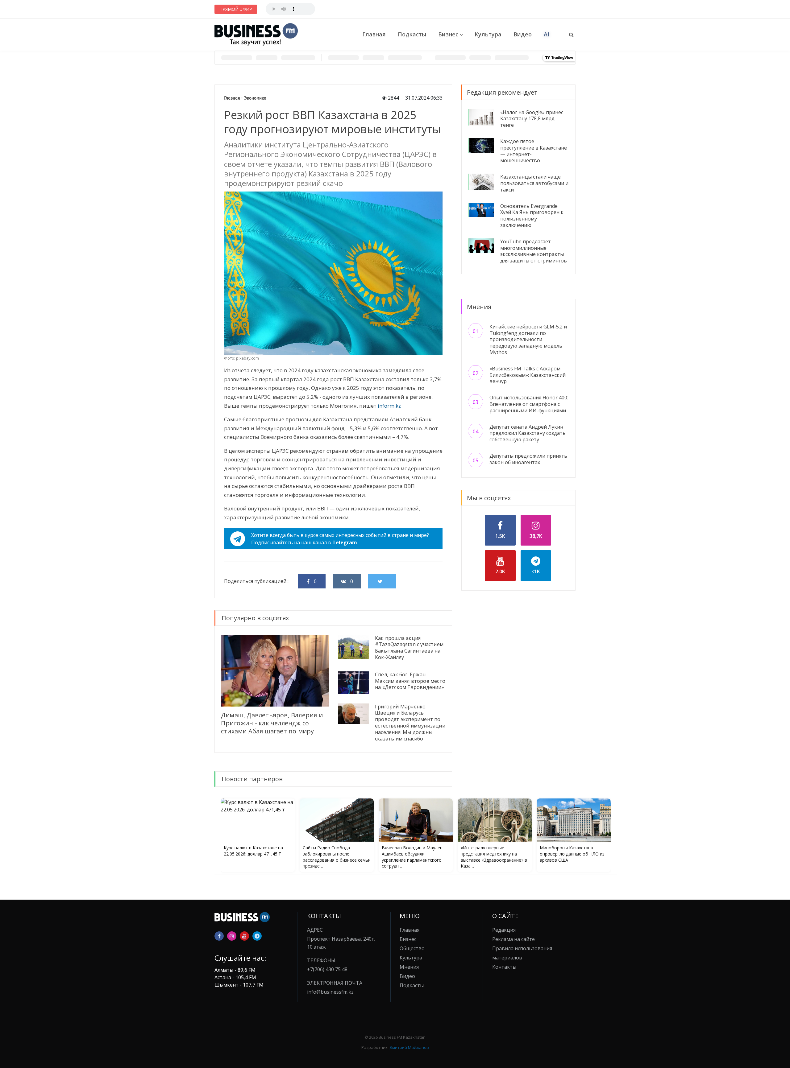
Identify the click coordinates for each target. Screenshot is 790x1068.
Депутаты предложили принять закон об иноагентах (528, 459)
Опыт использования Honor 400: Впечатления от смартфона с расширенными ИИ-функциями (528, 404)
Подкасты (412, 34)
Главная (374, 34)
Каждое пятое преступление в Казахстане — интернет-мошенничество (533, 151)
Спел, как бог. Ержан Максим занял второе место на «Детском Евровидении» (410, 681)
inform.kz (389, 405)
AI (546, 34)
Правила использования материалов (522, 953)
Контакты (504, 966)
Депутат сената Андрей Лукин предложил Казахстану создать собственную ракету (527, 433)
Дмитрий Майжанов (409, 1047)
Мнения (409, 966)
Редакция (504, 929)
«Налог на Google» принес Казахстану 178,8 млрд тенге (531, 119)
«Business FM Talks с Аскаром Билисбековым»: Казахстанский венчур (527, 375)
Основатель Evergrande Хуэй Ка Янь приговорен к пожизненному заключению (531, 216)
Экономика (255, 98)
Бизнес (448, 34)
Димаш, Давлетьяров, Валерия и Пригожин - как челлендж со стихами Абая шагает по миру (272, 723)
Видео (523, 34)
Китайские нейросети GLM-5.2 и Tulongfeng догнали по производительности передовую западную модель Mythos (528, 339)
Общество (412, 948)
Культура (488, 34)
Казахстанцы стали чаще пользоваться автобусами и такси (534, 183)
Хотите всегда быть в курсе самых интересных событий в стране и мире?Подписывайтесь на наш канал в (340, 539)
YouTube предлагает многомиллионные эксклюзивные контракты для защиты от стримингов (533, 251)
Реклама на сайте (513, 939)
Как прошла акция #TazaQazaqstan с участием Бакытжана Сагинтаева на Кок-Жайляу (409, 648)
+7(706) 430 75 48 (327, 969)
